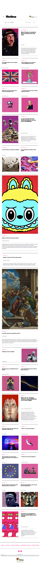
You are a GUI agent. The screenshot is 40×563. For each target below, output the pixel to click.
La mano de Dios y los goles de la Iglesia (10, 149)
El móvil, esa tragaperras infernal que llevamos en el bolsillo (28, 515)
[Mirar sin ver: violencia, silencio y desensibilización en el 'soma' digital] (10, 408)
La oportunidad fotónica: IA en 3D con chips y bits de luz (29, 369)
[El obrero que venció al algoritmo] (29, 471)
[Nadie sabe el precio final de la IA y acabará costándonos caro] (10, 105)
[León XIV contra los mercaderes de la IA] (20, 299)
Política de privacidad (15, 545)
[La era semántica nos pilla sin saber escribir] (29, 163)
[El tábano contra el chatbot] (29, 355)
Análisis (3, 60)
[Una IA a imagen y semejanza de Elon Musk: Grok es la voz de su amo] (10, 499)
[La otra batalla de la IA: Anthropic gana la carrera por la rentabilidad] (10, 129)
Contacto (3, 545)
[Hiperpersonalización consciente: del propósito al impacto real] (10, 443)
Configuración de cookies (26, 545)
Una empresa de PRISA (20, 559)
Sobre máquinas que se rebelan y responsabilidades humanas (28, 63)
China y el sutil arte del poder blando (10, 238)
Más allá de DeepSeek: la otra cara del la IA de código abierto (29, 485)
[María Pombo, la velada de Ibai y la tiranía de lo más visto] (10, 42)
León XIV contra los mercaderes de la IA (11, 333)
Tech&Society (4, 147)
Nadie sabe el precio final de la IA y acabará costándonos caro (9, 91)
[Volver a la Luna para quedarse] (29, 443)
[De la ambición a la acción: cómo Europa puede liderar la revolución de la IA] (10, 471)
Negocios (3, 366)
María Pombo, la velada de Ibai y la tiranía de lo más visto (28, 33)
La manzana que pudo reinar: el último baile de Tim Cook (29, 91)
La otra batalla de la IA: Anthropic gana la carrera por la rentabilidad (28, 120)
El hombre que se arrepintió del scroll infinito (10, 369)
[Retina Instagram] (21, 551)
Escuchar (12, 22)
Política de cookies (35, 545)
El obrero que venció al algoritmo (28, 456)
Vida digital (23, 116)
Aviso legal (8, 545)
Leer (5, 22)
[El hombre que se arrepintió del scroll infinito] (10, 383)
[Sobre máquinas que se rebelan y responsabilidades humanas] (29, 77)
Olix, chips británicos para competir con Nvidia (9, 63)
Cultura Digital (23, 147)
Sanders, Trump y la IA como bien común (12, 257)
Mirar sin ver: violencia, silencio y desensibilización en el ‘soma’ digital (29, 399)
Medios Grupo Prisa (20, 561)
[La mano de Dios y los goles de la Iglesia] (10, 164)
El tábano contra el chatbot (8, 351)
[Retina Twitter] (19, 551)
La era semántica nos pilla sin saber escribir (28, 150)
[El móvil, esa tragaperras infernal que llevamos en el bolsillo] (10, 524)
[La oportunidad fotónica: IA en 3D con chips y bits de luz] (29, 383)
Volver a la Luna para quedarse (28, 428)
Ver (8, 22)
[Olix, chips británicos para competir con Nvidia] (10, 77)
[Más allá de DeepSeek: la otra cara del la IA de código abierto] (29, 499)
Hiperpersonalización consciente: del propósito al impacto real (10, 429)
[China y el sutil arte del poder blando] (20, 204)
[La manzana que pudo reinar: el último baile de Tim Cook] (29, 105)
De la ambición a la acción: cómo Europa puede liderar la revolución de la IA (10, 457)
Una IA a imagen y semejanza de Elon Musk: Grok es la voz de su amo (10, 485)
